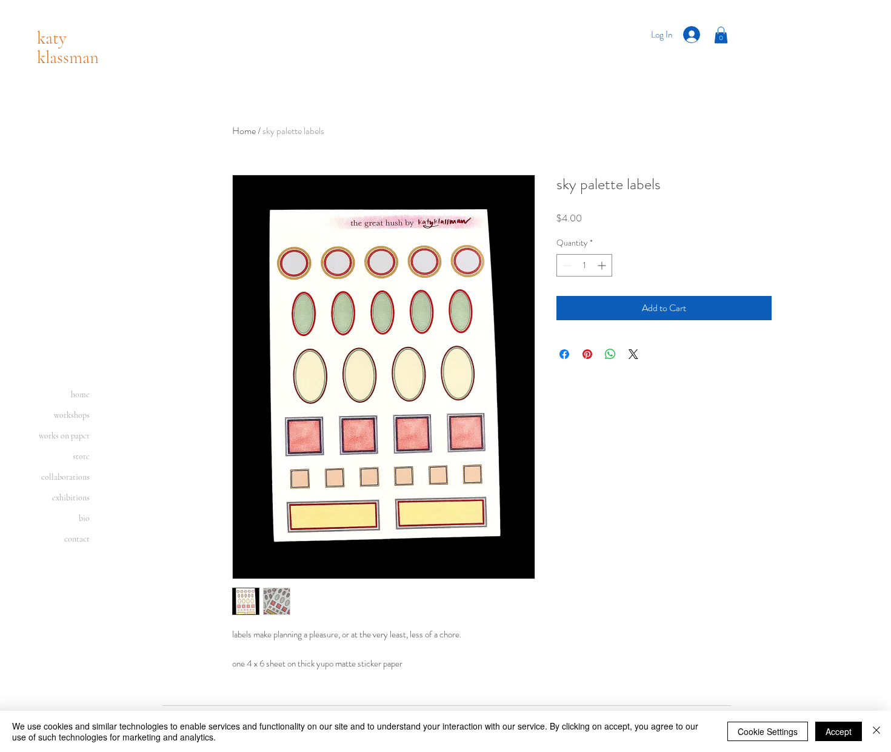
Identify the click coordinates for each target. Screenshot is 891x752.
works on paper (64, 436)
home (80, 394)
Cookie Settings (768, 731)
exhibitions (71, 497)
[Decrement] (565, 265)
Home (244, 131)
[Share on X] (633, 354)
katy (52, 38)
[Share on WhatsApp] (610, 354)
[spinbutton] (584, 265)
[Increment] (602, 265)
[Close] (876, 731)
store (81, 456)
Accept (839, 731)
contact (77, 539)
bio (84, 518)
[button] (721, 35)
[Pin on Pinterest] (587, 354)
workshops (72, 415)
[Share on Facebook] (564, 354)
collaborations (65, 477)
